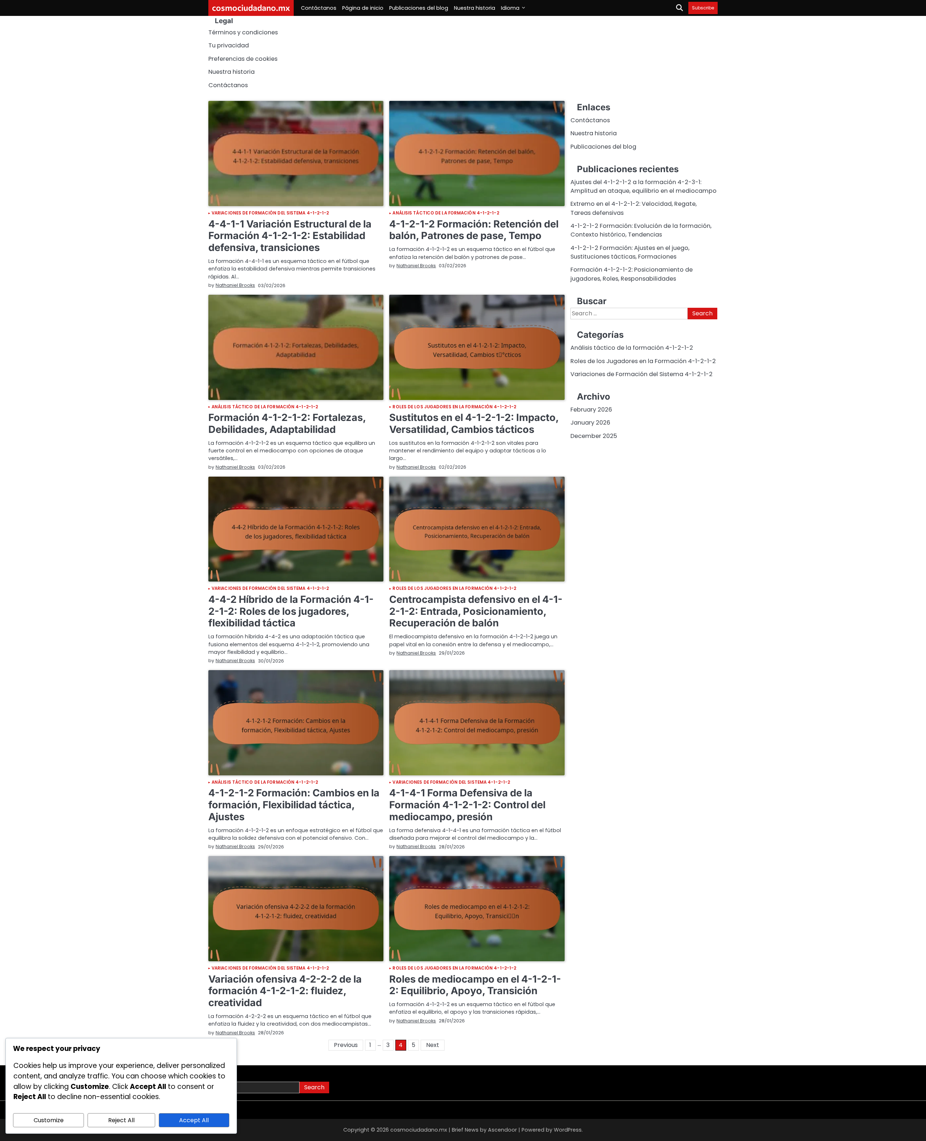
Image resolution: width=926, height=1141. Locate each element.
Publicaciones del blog (418, 8)
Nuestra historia (474, 8)
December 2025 (593, 436)
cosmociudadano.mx (251, 8)
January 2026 (590, 423)
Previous (346, 1045)
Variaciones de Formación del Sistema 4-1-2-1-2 (270, 213)
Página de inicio (362, 8)
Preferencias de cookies (242, 59)
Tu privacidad (228, 45)
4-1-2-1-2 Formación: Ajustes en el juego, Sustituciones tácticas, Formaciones (629, 252)
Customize (49, 1120)
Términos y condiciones (243, 32)
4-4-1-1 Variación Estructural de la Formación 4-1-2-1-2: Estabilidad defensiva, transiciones (289, 236)
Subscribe (703, 7)
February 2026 (591, 409)
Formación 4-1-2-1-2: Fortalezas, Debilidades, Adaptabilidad (287, 423)
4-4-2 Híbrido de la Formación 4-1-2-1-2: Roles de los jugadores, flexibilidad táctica (291, 611)
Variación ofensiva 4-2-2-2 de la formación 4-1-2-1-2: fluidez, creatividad (285, 991)
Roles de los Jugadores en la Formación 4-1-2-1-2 (454, 407)
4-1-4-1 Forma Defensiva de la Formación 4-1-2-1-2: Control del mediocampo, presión (467, 804)
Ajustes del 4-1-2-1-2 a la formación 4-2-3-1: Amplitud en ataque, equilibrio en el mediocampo (643, 186)
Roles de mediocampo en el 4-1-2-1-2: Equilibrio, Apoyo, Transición (475, 985)
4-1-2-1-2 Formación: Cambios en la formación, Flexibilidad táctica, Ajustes (293, 804)
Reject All (121, 1120)
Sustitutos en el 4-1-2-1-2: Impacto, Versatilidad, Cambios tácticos (473, 423)
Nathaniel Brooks (235, 285)
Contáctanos (318, 8)
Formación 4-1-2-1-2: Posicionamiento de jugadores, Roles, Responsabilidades (631, 274)
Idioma (510, 8)
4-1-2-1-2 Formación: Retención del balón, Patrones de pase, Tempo (473, 230)
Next (432, 1045)
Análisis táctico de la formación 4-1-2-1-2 (445, 213)
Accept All (194, 1120)
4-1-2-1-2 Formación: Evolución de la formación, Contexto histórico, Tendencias (641, 230)
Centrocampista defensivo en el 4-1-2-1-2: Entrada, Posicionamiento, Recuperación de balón (475, 611)
